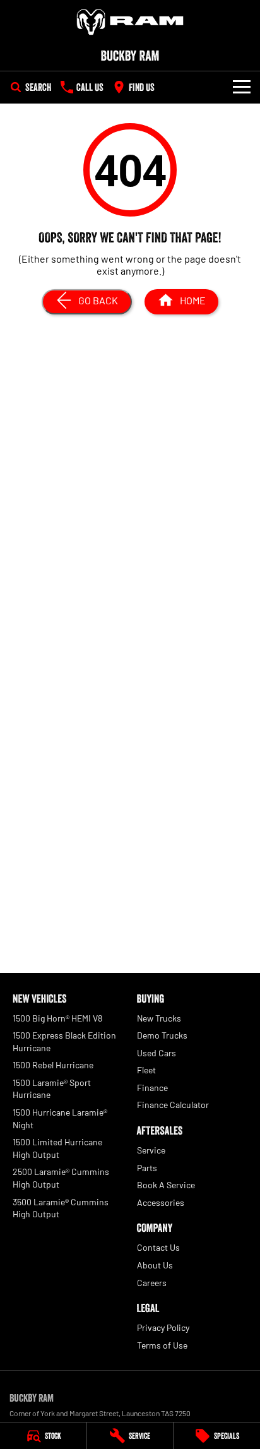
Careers (152, 1282)
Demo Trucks (162, 1035)
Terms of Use (162, 1345)
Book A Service (166, 1184)
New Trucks (159, 1018)
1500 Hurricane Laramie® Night (60, 1118)
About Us (155, 1265)
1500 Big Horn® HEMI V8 (57, 1018)
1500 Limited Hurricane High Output (57, 1148)
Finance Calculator (173, 1104)
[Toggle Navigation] (242, 87)
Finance (152, 1087)
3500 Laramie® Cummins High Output (61, 1208)
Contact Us (158, 1247)
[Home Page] (130, 22)
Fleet (146, 1069)
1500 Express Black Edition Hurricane (64, 1041)
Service (151, 1150)
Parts (147, 1167)
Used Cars (156, 1052)
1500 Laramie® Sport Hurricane (52, 1088)
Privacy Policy (163, 1327)
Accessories (160, 1202)
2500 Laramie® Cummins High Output (61, 1178)
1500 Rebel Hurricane (53, 1064)
